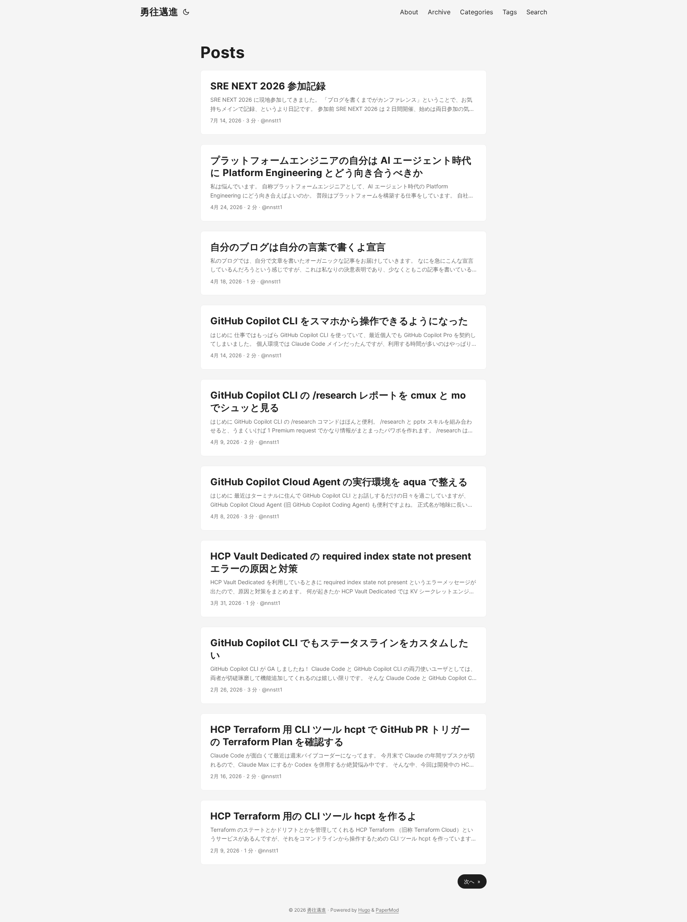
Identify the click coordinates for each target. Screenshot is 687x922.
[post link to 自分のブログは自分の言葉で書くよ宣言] (343, 263)
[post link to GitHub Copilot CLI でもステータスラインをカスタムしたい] (343, 665)
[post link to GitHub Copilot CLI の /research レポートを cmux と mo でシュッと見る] (343, 418)
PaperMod (387, 910)
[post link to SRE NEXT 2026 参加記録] (343, 102)
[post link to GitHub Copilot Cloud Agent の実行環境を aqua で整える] (343, 498)
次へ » (472, 881)
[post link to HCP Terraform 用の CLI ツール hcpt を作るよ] (343, 832)
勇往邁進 (159, 11)
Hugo (364, 910)
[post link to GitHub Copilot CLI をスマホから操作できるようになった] (343, 337)
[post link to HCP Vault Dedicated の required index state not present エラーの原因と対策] (343, 578)
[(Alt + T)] (186, 12)
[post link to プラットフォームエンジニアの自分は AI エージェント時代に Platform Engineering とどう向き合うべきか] (343, 183)
